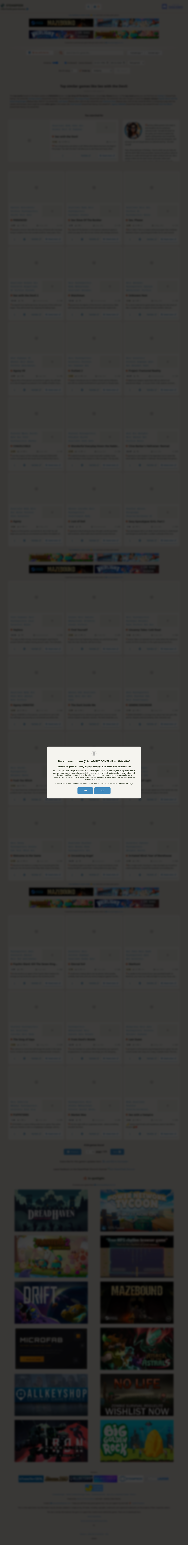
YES (102, 791)
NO (85, 791)
